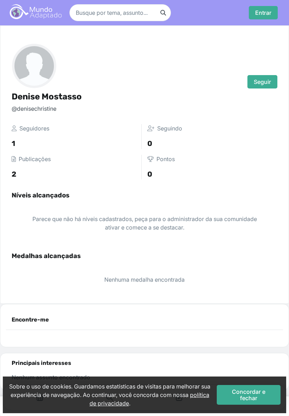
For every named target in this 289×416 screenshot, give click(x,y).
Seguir (262, 81)
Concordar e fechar (248, 395)
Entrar (263, 12)
